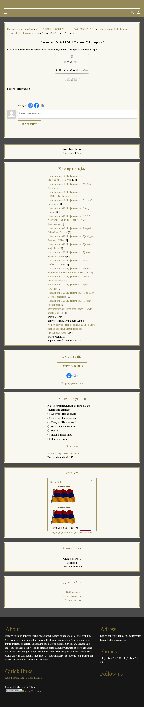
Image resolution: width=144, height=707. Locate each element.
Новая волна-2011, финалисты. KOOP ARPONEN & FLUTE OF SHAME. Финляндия (69, 220)
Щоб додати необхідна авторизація (72, 532)
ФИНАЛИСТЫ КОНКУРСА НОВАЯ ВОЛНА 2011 (65, 29)
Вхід (79, 153)
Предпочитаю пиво (61, 434)
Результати (53, 453)
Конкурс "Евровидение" (64, 418)
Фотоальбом (26, 29)
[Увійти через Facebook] (36, 105)
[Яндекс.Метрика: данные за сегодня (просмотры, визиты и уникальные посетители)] (30, 691)
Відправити (29, 123)
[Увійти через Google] (42, 105)
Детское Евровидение (63, 426)
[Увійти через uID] (30, 105)
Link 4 (31, 677)
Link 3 (23, 677)
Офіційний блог (72, 592)
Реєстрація (68, 153)
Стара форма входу (72, 383)
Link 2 (16, 677)
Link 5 (38, 677)
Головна (11, 29)
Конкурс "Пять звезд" (63, 422)
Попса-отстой (59, 438)
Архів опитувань (71, 453)
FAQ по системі (72, 600)
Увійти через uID (72, 366)
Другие (55, 430)
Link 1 (8, 677)
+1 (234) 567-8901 (110, 658)
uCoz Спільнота (72, 595)
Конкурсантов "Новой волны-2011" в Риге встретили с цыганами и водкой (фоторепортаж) (71, 328)
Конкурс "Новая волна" (64, 413)
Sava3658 (83, 70)
